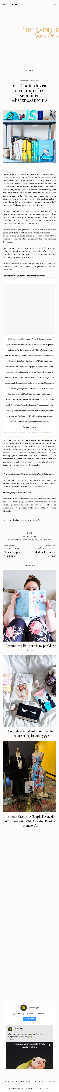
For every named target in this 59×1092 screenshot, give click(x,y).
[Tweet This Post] (24, 537)
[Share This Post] (27, 537)
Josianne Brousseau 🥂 (35, 432)
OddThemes (24, 1089)
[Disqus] (29, 875)
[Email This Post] (35, 537)
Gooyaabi (46, 1089)
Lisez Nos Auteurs (29, 540)
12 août (11, 540)
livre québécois (44, 540)
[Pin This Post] (31, 537)
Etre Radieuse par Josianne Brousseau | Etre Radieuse (26, 1082)
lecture (17, 540)
